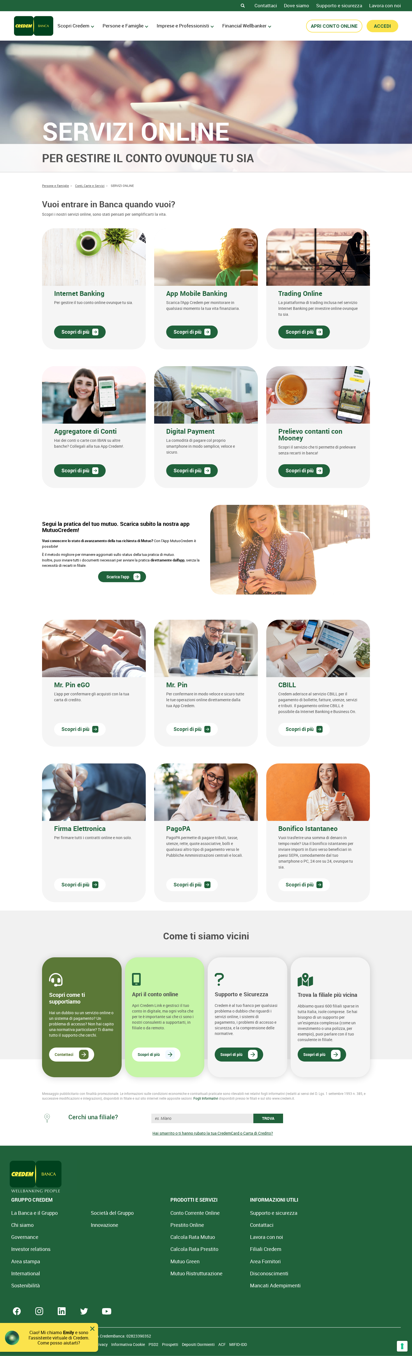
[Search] (242, 5)
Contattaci (265, 5)
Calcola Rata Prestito (194, 1249)
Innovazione (104, 1225)
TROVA (268, 1118)
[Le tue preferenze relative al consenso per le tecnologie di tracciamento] (402, 1346)
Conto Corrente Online (195, 1212)
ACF (222, 1344)
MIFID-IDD (238, 1344)
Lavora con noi (385, 5)
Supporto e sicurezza (339, 5)
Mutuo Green (185, 1261)
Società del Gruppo (112, 1212)
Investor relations (30, 1249)
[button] (94, 288)
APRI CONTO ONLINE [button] (334, 26)
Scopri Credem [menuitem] (73, 25)
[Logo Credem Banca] (33, 26)
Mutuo (196, 1273)
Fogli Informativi (205, 1098)
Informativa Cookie (128, 1344)
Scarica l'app (118, 576)
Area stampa (25, 1261)
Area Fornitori (265, 1261)
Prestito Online (187, 1225)
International (25, 1273)
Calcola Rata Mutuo (192, 1237)
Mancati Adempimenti (275, 1285)
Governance (24, 1237)
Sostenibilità (25, 1285)
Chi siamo (22, 1225)
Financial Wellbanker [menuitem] (244, 25)
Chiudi (92, 1328)
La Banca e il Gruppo (34, 1212)
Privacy (101, 1344)
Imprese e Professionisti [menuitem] (183, 25)
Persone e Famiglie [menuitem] (123, 25)
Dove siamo (296, 5)
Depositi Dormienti (199, 1344)
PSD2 (154, 1344)
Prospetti (170, 1344)
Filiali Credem (265, 1249)
